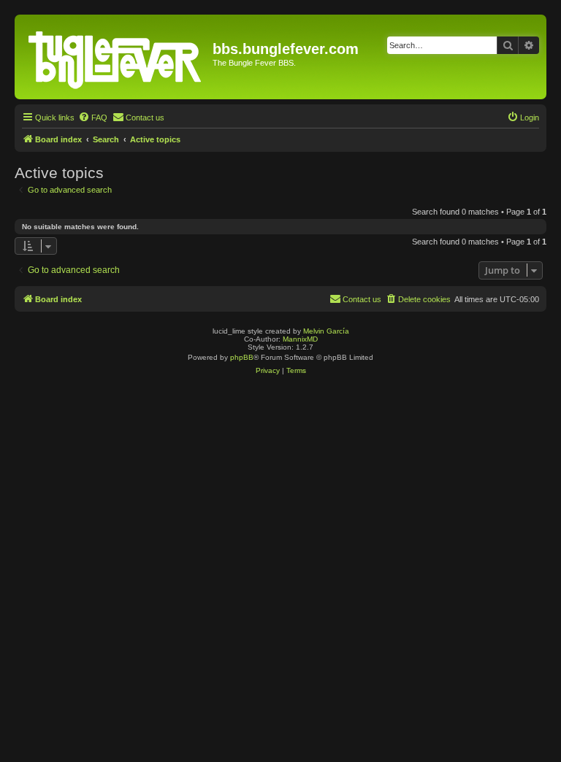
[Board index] (115, 57)
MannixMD (300, 339)
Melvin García (326, 331)
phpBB (241, 357)
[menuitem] (92, 117)
